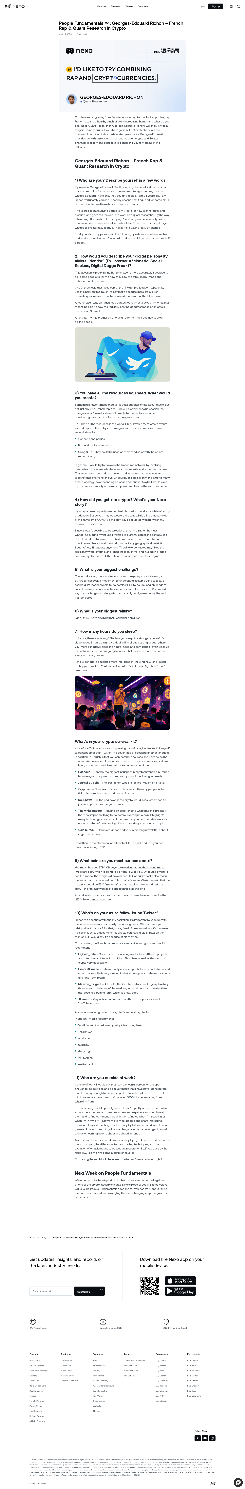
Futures (32, 1396)
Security (96, 1371)
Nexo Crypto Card (37, 1386)
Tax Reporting (36, 1411)
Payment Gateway (69, 1381)
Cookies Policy (131, 1371)
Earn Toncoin (193, 1371)
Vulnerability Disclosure (103, 1386)
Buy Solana (161, 1376)
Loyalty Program (37, 1401)
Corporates (66, 1360)
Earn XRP (191, 1366)
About (95, 1360)
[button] (238, 1482)
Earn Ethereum (194, 1396)
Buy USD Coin (162, 1381)
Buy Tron (160, 1371)
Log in (202, 6)
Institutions (66, 1366)
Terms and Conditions (134, 1360)
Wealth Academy (100, 1381)
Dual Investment (36, 1391)
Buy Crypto (34, 1360)
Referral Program (37, 1416)
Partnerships (98, 1376)
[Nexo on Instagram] (212, 1438)
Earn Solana (192, 1376)
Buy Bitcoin (161, 1360)
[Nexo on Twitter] (198, 1438)
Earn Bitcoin (192, 1360)
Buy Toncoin (161, 1386)
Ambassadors (99, 1366)
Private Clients (35, 1406)
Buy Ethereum (162, 1391)
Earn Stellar (192, 1381)
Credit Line (34, 1381)
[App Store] (180, 1280)
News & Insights (100, 1391)
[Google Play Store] (180, 1291)
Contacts (97, 1406)
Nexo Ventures (67, 1376)
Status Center (99, 1401)
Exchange (34, 1376)
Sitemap (96, 1411)
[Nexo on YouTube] (205, 1438)
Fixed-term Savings (38, 1371)
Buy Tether (161, 1366)
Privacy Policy (130, 1366)
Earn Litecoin (193, 1386)
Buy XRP (159, 1396)
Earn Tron (191, 1391)
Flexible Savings (36, 1366)
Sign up (216, 6)
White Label (66, 1371)
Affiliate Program (37, 1421)
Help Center (98, 1396)
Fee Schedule (130, 1376)
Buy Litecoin (161, 1401)
